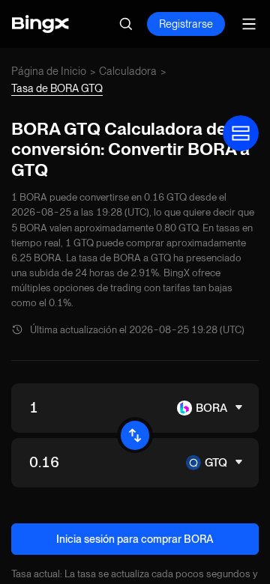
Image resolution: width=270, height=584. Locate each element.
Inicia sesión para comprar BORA (135, 539)
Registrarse (186, 24)
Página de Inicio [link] (48, 71)
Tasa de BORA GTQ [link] (57, 88)
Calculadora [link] (128, 71)
